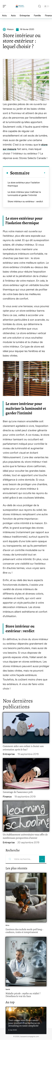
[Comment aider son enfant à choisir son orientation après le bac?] (26, 727)
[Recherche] (39, 6)
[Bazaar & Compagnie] (19, 6)
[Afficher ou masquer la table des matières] (37, 173)
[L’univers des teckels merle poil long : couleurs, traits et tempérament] (26, 897)
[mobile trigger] (5, 6)
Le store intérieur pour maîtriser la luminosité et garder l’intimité (24, 193)
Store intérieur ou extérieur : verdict (25, 201)
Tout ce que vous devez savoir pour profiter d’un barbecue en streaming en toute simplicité (24, 1023)
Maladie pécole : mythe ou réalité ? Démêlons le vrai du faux (23, 995)
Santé (8, 989)
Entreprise (9, 754)
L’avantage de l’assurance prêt (18, 792)
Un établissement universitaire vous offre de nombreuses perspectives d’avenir (25, 836)
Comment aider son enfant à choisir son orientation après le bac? (23, 747)
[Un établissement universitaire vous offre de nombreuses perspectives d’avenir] (26, 816)
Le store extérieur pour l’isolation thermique (24, 184)
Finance (7, 796)
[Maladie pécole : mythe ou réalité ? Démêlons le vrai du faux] (26, 961)
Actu (7, 925)
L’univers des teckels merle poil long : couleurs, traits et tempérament (24, 931)
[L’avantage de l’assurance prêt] (26, 773)
